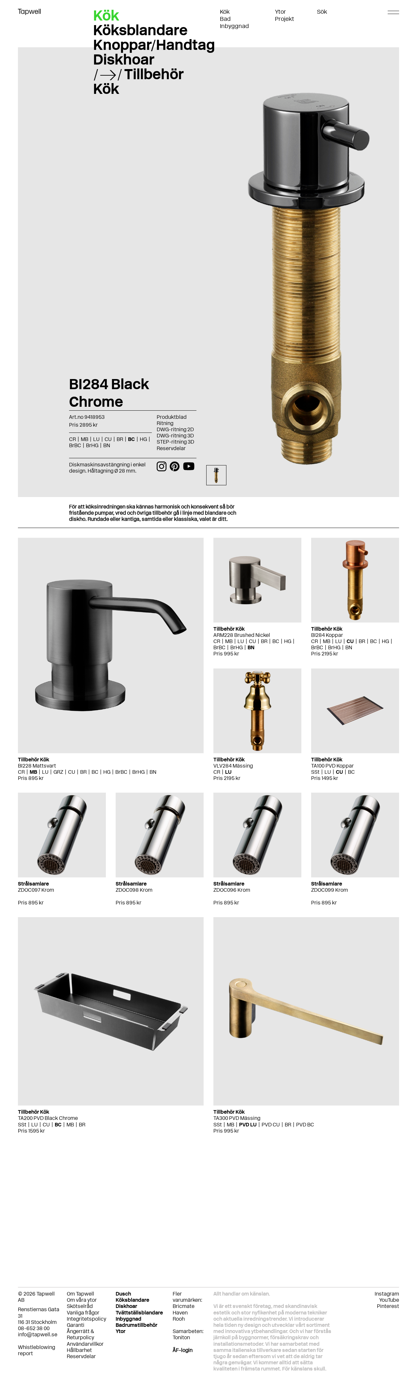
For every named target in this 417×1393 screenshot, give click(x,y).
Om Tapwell (80, 1294)
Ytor (280, 11)
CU (71, 772)
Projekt (284, 18)
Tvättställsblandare (139, 1313)
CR (21, 772)
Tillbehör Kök (138, 81)
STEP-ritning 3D (175, 442)
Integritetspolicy (86, 1319)
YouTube (389, 1300)
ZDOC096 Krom (231, 890)
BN (153, 772)
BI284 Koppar (327, 635)
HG (106, 772)
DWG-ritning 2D (175, 429)
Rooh (179, 1319)
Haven (180, 1313)
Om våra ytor (82, 1300)
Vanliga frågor (83, 1313)
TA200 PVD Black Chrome (48, 1118)
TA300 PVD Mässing (236, 1118)
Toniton (181, 1337)
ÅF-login (183, 1350)
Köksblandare (140, 30)
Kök (225, 11)
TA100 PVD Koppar (332, 766)
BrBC (121, 772)
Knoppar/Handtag (154, 44)
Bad (225, 18)
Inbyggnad (234, 26)
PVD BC (305, 1125)
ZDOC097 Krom (36, 890)
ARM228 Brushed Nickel (241, 635)
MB (33, 772)
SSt (315, 772)
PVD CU (271, 1125)
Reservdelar (171, 448)
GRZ (58, 772)
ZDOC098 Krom (134, 890)
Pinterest (388, 1306)
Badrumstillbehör (136, 1325)
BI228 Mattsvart (37, 766)
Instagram (387, 1294)
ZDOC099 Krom (329, 890)
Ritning (165, 423)
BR (83, 772)
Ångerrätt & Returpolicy (80, 1334)
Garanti (75, 1325)
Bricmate (183, 1306)
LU (45, 772)
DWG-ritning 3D (175, 436)
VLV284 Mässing (233, 766)
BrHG (138, 772)
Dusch (123, 1294)
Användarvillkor (85, 1344)
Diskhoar (123, 59)
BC (95, 772)
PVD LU (248, 1125)
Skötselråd (80, 1306)
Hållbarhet (79, 1350)
